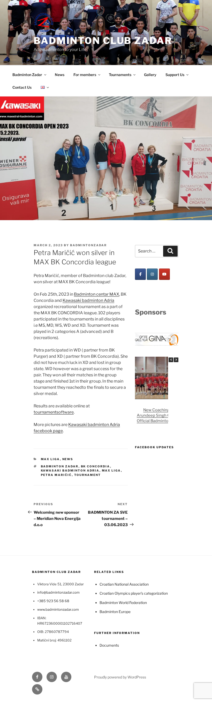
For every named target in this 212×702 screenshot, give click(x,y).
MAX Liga (50, 459)
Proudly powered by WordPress (120, 677)
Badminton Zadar (27, 74)
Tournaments (120, 74)
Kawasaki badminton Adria (88, 300)
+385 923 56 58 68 (53, 601)
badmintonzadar (88, 245)
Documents (109, 645)
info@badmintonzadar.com (58, 592)
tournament (87, 475)
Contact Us (22, 87)
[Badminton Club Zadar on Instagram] (152, 274)
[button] (176, 359)
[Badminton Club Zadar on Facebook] (140, 274)
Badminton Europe (115, 611)
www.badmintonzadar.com (58, 609)
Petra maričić (56, 475)
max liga (111, 470)
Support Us (174, 74)
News (59, 74)
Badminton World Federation (123, 602)
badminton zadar (60, 466)
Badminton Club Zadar (103, 40)
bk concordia (95, 466)
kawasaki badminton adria (70, 470)
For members (84, 74)
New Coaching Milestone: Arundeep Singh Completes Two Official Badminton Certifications (166, 415)
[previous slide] (142, 339)
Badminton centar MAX (96, 294)
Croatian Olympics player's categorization (134, 593)
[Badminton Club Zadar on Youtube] (164, 274)
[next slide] (171, 339)
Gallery (150, 74)
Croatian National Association (124, 584)
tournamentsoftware (54, 412)
